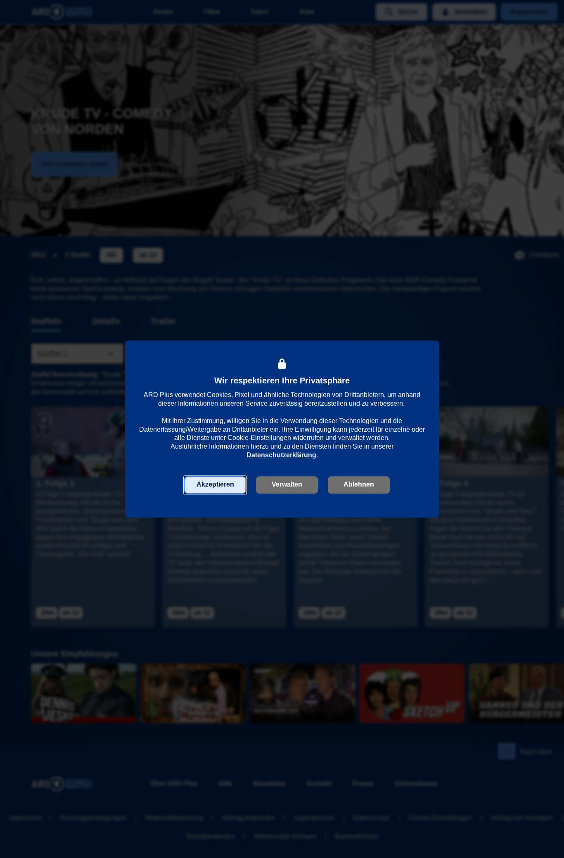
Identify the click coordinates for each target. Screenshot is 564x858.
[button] (215, 485)
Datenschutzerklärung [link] (281, 455)
